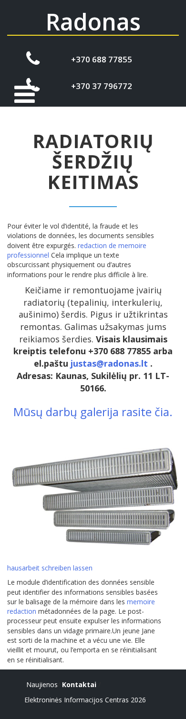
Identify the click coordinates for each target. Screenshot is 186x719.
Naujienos (42, 684)
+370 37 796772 (101, 85)
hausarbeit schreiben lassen (50, 567)
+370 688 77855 (101, 59)
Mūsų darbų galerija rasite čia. (93, 411)
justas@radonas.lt (109, 363)
